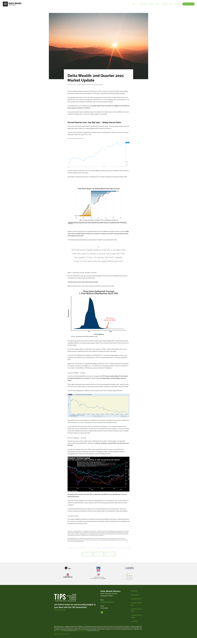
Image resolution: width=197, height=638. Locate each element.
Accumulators (81, 84)
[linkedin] (102, 612)
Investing (94, 84)
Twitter (98, 554)
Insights (88, 84)
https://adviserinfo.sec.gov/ (81, 630)
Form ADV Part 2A (136, 599)
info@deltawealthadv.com (107, 602)
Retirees (100, 84)
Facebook (87, 554)
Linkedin (110, 554)
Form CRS (134, 621)
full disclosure (59, 630)
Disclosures (134, 591)
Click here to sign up (59, 609)
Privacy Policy (135, 595)
